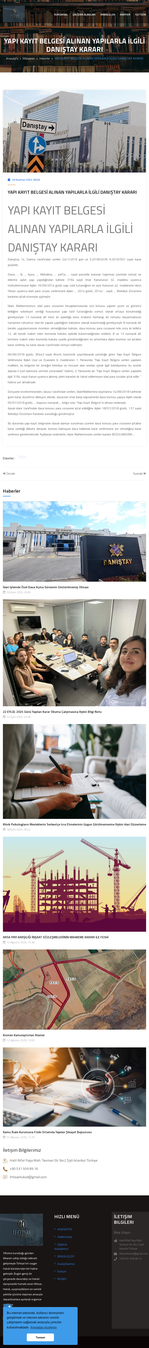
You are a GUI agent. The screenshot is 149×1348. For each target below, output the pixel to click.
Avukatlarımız (66, 1263)
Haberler (44, 58)
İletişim (62, 1278)
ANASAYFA (64, 1229)
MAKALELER (107, 14)
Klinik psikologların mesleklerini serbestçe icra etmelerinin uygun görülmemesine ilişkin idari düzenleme (74, 824)
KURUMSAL (61, 14)
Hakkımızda (64, 1236)
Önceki (10, 473)
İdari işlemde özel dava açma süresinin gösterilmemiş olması (46, 587)
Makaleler (29, 58)
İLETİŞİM (140, 14)
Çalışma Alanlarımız (61, 1246)
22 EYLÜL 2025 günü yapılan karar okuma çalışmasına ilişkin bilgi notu (52, 711)
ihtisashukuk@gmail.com (133, 1253)
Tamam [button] (40, 1337)
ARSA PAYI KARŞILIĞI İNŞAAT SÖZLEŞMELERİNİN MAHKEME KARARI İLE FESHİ (55, 937)
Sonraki (138, 473)
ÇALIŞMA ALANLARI (84, 14)
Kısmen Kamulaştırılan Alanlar (24, 1035)
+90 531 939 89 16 (130, 1258)
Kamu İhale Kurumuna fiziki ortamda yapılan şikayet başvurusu (47, 1132)
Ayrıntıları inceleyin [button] (43, 1327)
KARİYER (125, 14)
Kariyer (61, 1271)
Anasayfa (12, 58)
